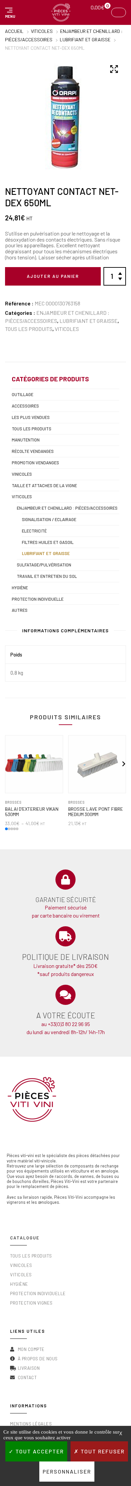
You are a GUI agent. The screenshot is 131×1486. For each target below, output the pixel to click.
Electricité (34, 531)
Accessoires (25, 406)
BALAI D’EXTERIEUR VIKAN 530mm (31, 811)
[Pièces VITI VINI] (61, 12)
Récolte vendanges (33, 451)
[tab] (65, 632)
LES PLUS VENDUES (31, 417)
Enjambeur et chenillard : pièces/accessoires (67, 508)
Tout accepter (39, 1451)
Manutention (26, 439)
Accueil (14, 31)
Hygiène (20, 587)
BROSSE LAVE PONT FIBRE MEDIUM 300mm (95, 811)
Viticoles (42, 31)
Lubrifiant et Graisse (85, 39)
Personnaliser (67, 1471)
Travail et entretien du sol (47, 576)
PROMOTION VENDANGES (35, 462)
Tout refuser (102, 1451)
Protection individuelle (37, 599)
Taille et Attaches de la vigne (44, 485)
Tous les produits (28, 329)
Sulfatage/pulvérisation (44, 564)
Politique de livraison (65, 957)
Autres (20, 610)
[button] (9, 12)
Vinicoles (22, 474)
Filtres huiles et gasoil (48, 542)
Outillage (22, 394)
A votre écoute (65, 1015)
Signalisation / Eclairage (49, 519)
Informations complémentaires (65, 630)
